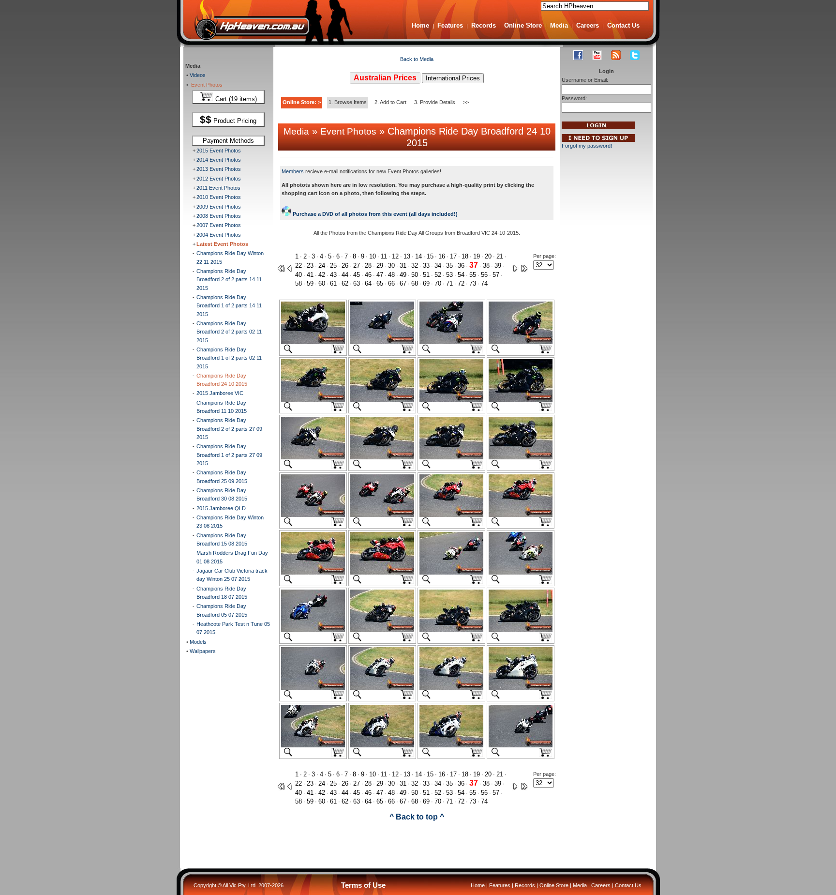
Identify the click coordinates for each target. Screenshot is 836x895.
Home (420, 25)
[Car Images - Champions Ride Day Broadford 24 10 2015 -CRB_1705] (382, 745)
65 (379, 283)
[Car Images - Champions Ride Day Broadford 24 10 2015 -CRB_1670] (520, 400)
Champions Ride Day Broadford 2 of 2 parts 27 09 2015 (229, 428)
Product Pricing (228, 119)
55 (472, 274)
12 (395, 256)
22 (298, 265)
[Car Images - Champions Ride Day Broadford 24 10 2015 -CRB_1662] (382, 342)
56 (484, 274)
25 (333, 265)
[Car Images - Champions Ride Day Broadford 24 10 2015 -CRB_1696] (313, 688)
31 (403, 265)
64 (368, 283)
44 (345, 274)
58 (298, 283)
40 (298, 274)
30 (391, 265)
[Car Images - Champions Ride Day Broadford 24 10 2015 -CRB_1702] (313, 745)
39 (497, 265)
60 (321, 283)
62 (345, 283)
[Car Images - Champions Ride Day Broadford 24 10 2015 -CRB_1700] (520, 688)
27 (356, 265)
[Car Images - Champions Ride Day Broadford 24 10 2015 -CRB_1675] (520, 457)
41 (310, 274)
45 (356, 274)
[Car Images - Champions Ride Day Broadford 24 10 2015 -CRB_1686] (520, 573)
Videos (197, 75)
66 (391, 283)
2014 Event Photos (218, 160)
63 (356, 283)
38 (486, 265)
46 (368, 274)
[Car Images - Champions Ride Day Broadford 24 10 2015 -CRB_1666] (520, 342)
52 (437, 274)
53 (449, 274)
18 (465, 256)
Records (483, 25)
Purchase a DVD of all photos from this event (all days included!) (374, 214)
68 (414, 283)
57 (496, 274)
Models (197, 642)
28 (368, 265)
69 (426, 283)
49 (403, 274)
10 (372, 256)
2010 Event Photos (218, 197)
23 (310, 265)
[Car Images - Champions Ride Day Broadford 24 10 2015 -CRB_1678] (382, 515)
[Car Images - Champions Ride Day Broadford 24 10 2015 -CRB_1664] (451, 342)
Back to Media (416, 59)
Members (293, 171)
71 (449, 283)
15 (430, 256)
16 (441, 256)
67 (403, 283)
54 (461, 274)
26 (345, 265)
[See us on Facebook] (578, 55)
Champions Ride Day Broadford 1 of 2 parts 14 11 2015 (229, 305)
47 (379, 274)
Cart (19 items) (235, 99)
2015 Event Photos (218, 150)
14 (418, 256)
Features (450, 25)
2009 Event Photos (218, 207)
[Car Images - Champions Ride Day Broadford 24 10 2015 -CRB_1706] (451, 745)
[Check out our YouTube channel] (597, 55)
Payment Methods (228, 140)
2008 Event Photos (218, 216)
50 (414, 274)
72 (461, 283)
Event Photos (205, 85)
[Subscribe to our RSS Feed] (616, 55)
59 (310, 283)
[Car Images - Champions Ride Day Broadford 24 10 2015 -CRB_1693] (451, 630)
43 (333, 274)
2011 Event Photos (218, 188)
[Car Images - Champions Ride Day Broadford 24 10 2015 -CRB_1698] (451, 688)
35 (449, 265)
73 (472, 283)
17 (453, 256)
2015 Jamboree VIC (219, 393)
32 (414, 265)
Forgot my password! (587, 146)
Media (559, 25)
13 (406, 256)
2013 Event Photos (218, 169)
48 (391, 274)
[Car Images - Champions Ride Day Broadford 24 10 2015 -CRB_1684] (451, 573)
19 (476, 256)
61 (333, 283)
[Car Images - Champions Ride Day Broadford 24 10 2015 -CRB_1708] (520, 745)
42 (321, 274)
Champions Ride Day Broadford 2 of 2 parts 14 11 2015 (229, 279)
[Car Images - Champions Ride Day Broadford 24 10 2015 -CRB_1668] (382, 400)
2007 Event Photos (218, 225)
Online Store (523, 25)
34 (437, 265)
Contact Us (623, 25)
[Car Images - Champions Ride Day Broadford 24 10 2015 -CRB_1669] (451, 400)
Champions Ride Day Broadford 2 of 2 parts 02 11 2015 (229, 331)
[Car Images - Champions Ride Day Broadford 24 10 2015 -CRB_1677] (313, 515)
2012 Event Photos (218, 179)
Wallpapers (202, 651)
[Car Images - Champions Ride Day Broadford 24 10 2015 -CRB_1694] (520, 630)
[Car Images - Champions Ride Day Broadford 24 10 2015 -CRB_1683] (382, 573)
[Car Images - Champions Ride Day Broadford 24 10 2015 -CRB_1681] (520, 515)
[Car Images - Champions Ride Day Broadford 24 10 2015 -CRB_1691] (382, 630)
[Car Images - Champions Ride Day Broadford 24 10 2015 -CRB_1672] (313, 457)
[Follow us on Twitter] (635, 55)
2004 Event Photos (218, 235)
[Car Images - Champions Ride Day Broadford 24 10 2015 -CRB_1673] (382, 457)
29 (379, 265)
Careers (587, 25)
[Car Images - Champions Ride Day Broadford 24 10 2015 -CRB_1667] (313, 400)
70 (437, 283)
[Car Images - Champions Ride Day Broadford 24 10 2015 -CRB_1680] (451, 515)
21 (499, 256)
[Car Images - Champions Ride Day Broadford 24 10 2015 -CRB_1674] (451, 457)
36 (461, 265)
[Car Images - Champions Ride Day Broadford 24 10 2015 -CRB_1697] (382, 688)
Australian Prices (385, 78)
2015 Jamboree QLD (221, 508)
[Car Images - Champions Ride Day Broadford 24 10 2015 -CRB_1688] (313, 630)
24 (321, 265)
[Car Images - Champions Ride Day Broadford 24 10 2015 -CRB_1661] (313, 342)
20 (488, 256)
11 (384, 256)
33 (426, 265)
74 (484, 283)
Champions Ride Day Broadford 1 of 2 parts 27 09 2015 (229, 454)
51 (426, 274)
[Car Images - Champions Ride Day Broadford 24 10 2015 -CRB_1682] (313, 573)
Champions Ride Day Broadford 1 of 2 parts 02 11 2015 (229, 358)
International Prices (453, 78)
